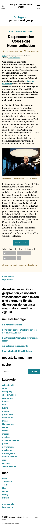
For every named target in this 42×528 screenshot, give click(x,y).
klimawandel (8, 424)
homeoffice (7, 417)
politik (5, 444)
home (4, 478)
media (5, 430)
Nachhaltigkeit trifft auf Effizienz (17, 351)
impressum (7, 279)
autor (12, 31)
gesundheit (7, 414)
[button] (9, 253)
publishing (28, 31)
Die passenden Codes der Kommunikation (21, 41)
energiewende (9, 395)
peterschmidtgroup (29, 265)
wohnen (5, 463)
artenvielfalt (8, 385)
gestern (5, 411)
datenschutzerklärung (10, 523)
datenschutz (8, 276)
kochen (5, 427)
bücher (5, 491)
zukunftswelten (9, 466)
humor (5, 421)
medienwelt (17, 265)
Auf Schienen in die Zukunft (15, 346)
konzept (8, 481)
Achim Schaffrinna (14, 58)
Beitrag (4, 56)
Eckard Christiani (15, 51)
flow (4, 404)
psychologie (8, 447)
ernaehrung (7, 398)
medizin (6, 437)
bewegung (7, 391)
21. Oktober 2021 (33, 51)
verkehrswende (9, 457)
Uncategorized (9, 453)
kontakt (5, 498)
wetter (5, 460)
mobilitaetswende (10, 440)
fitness (5, 401)
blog (4, 488)
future (5, 408)
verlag (5, 494)
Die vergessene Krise (12, 325)
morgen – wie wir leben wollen (21, 5)
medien (19, 31)
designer (8, 265)
